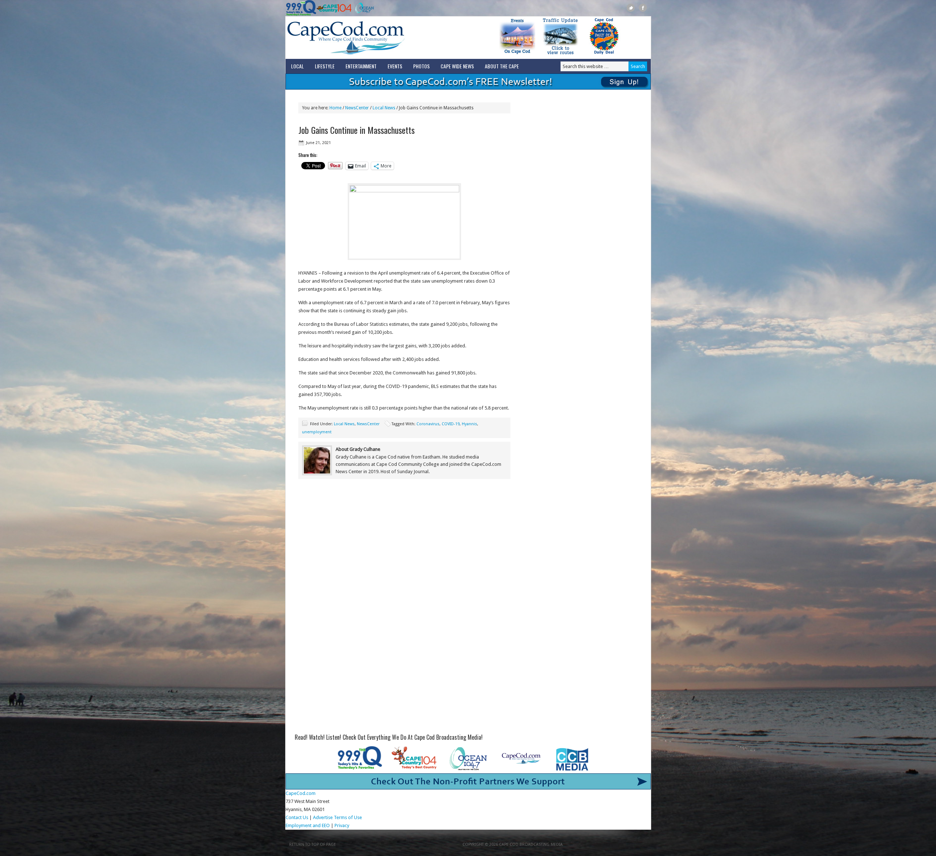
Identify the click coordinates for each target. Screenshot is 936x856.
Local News (344, 424)
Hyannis (469, 424)
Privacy (342, 825)
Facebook (643, 8)
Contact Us (297, 817)
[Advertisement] (404, 545)
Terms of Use (348, 817)
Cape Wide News (457, 66)
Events (395, 66)
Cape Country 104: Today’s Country (334, 8)
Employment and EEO (308, 825)
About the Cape (502, 66)
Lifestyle (325, 66)
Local (297, 66)
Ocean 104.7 (362, 8)
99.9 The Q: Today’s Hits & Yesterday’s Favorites (301, 8)
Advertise (323, 817)
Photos (421, 66)
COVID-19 (451, 424)
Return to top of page (312, 844)
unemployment (317, 432)
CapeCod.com (378, 37)
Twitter (631, 8)
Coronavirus (427, 424)
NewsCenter (368, 424)
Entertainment (361, 66)
